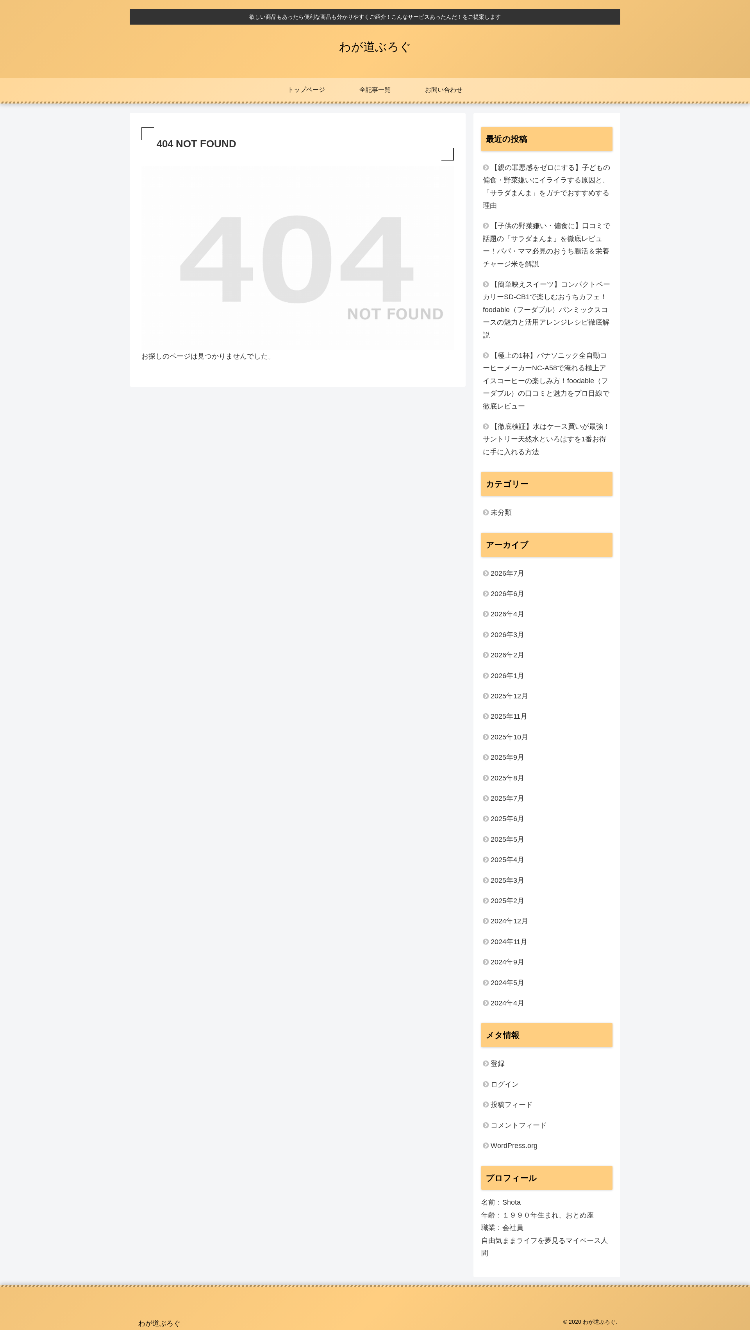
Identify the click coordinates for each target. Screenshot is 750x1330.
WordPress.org (514, 1146)
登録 (498, 1064)
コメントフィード (519, 1125)
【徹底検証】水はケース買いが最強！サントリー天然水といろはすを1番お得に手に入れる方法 (546, 439)
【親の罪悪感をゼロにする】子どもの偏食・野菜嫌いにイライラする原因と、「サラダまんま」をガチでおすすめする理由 (546, 186)
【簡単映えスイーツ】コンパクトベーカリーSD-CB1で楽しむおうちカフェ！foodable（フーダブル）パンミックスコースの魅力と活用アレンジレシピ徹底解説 (546, 309)
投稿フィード (512, 1105)
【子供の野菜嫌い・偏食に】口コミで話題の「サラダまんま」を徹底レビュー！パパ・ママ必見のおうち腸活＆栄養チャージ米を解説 (546, 245)
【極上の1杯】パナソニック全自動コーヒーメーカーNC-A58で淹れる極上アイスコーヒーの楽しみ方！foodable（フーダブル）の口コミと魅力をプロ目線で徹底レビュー (546, 381)
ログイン (505, 1084)
